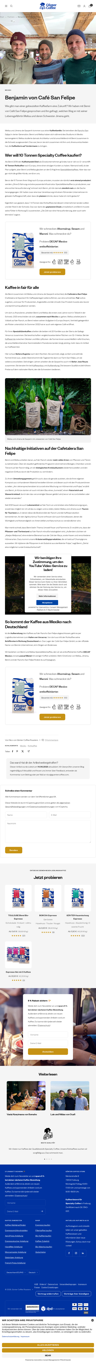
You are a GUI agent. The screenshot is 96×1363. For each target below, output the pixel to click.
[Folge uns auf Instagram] (75, 1253)
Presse (37, 1287)
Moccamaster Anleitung (15, 1252)
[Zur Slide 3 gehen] (49, 1159)
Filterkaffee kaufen (43, 1230)
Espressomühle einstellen (16, 1230)
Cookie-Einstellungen (49, 1287)
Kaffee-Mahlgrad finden (15, 1225)
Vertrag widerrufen (48, 1293)
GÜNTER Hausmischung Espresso (77, 917)
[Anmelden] (42, 1211)
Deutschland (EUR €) (15, 1272)
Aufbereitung (53, 365)
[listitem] (12, 751)
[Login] (84, 6)
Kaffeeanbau (38, 365)
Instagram (50, 659)
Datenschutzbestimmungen (42, 806)
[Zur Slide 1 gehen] (44, 1159)
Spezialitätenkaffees (69, 169)
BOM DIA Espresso (48, 915)
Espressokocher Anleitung (16, 1241)
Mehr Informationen (47, 596)
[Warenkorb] (89, 6)
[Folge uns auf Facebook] (69, 1253)
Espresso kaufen (42, 1225)
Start (2, 17)
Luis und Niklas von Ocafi (62, 1114)
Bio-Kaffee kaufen (43, 1235)
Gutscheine (40, 1252)
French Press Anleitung (15, 1262)
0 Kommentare (51, 740)
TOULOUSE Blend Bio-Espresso (18, 917)
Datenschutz (44, 1025)
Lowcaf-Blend (25, 655)
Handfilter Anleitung (13, 1246)
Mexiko (8, 90)
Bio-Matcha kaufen (43, 1246)
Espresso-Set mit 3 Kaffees (18, 971)
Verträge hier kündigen (76, 1293)
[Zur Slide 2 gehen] (46, 1159)
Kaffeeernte (10, 339)
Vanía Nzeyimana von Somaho (22, 1114)
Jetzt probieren (52, 271)
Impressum (82, 1284)
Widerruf (43, 1284)
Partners (11, 17)
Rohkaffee (32, 745)
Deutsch (32, 1272)
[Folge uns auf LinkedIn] (82, 1253)
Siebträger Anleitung (14, 1257)
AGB (36, 1284)
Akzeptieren (47, 602)
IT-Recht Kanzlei (52, 610)
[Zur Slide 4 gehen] (51, 1159)
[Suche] (11, 6)
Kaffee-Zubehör (42, 1241)
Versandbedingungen (68, 1284)
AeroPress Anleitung (14, 1235)
